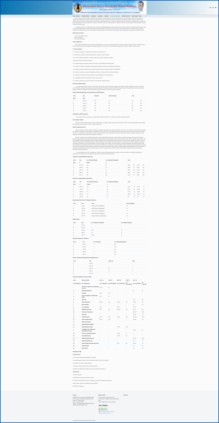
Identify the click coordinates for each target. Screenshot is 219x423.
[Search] (145, 16)
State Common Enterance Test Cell (106, 397)
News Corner (135, 16)
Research (107, 16)
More (140, 16)
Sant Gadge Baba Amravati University (107, 401)
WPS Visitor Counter (106, 413)
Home (74, 16)
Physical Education (115, 16)
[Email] (213, 8)
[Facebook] (210, 8)
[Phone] (216, 8)
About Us (78, 16)
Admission (100, 16)
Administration (85, 16)
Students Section (126, 16)
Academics (93, 16)
